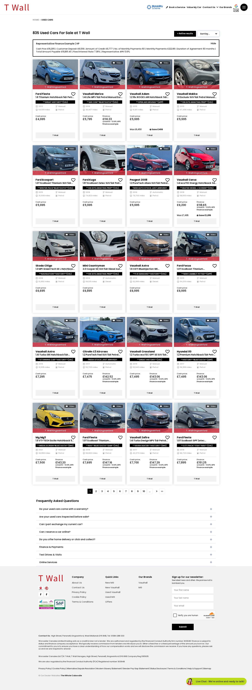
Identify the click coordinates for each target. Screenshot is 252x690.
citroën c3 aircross (95, 351)
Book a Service (177, 7)
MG (140, 587)
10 (144, 491)
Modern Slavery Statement (109, 668)
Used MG (110, 596)
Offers (108, 601)
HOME (36, 19)
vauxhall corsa (186, 180)
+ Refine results (185, 33)
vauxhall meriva (93, 94)
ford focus (184, 265)
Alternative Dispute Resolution (81, 668)
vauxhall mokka (187, 94)
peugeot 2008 (138, 180)
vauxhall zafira (139, 437)
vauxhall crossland (142, 351)
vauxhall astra (139, 265)
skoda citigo (44, 265)
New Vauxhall (112, 587)
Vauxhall (143, 582)
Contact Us (209, 7)
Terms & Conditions (82, 601)
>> (162, 491)
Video (118, 63)
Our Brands (225, 7)
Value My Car (194, 7)
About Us (77, 582)
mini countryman (94, 265)
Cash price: (41, 116)
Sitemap (207, 668)
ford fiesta (43, 94)
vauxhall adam (139, 94)
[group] (55, 74)
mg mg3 (41, 437)
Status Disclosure (158, 668)
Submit (183, 627)
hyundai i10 (184, 351)
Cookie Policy (79, 596)
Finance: (106, 116)
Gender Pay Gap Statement (136, 668)
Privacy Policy (79, 592)
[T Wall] (16, 7)
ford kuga (89, 180)
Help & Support (195, 668)
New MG (109, 582)
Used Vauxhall (112, 592)
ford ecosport (45, 180)
